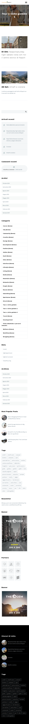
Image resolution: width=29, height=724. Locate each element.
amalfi (4, 455)
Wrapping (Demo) (8, 336)
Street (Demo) (7, 301)
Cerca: (25, 111)
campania (10, 457)
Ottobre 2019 (6, 183)
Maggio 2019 (6, 198)
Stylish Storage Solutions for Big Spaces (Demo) (16, 425)
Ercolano (8, 146)
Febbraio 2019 (6, 209)
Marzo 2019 (6, 205)
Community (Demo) (9, 233)
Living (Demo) (7, 271)
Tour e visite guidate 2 (10, 308)
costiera (23, 460)
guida (3, 468)
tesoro (10, 488)
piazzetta (15, 474)
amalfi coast (11, 455)
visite (3, 491)
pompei (22, 474)
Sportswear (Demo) (9, 297)
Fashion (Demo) (8, 248)
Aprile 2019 (5, 201)
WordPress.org (7, 360)
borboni (4, 457)
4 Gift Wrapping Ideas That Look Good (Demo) (17, 440)
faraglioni (4, 466)
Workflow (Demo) (8, 333)
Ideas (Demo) (7, 259)
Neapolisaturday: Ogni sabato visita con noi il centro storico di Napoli (15, 132)
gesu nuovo (12, 466)
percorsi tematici (6, 474)
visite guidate (10, 491)
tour (15, 488)
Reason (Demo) (8, 290)
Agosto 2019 (6, 190)
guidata (9, 468)
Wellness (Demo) (8, 329)
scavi (20, 482)
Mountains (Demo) (9, 278)
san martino (5, 482)
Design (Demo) (7, 241)
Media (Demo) (7, 274)
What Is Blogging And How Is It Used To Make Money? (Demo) (17, 417)
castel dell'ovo (6, 460)
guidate (15, 468)
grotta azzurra (21, 466)
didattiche (17, 463)
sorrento (4, 488)
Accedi (5, 349)
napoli (15, 471)
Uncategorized (8, 320)
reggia (16, 477)
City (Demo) (7, 229)
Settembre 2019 (7, 187)
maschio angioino (6, 471)
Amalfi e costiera (10, 152)
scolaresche (5, 485)
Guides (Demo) (7, 252)
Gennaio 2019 (6, 213)
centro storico (15, 460)
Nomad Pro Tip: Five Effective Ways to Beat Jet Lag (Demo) (17, 433)
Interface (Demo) (8, 263)
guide (20, 468)
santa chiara (14, 482)
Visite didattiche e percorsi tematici (15, 125)
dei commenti (8, 357)
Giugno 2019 (6, 194)
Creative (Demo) (8, 237)
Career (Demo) (7, 226)
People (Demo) (7, 286)
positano (4, 477)
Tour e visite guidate (10, 305)
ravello (10, 477)
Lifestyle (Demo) (8, 267)
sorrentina (18, 485)
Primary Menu (26, 2)
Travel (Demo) (7, 316)
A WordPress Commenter (8, 169)
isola (25, 468)
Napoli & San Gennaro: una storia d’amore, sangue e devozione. (14, 139)
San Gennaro (16, 480)
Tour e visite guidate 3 (10, 312)
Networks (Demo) (8, 282)
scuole (12, 485)
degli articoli (7, 353)
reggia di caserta (6, 480)
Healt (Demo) (7, 256)
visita (24, 488)
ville (20, 488)
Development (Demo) (10, 244)
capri (16, 457)
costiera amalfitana (7, 463)
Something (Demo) (9, 293)
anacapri (18, 455)
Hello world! (19, 169)
